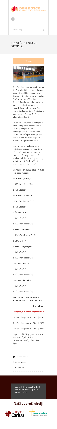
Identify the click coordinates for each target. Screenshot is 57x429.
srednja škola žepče (32, 340)
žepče (15, 343)
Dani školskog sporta (26, 334)
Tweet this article (22, 357)
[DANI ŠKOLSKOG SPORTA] (28, 84)
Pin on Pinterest (21, 367)
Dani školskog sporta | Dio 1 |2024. (28, 317)
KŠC (37, 334)
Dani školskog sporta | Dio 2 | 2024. (28, 323)
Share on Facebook (21, 362)
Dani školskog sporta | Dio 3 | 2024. (28, 328)
